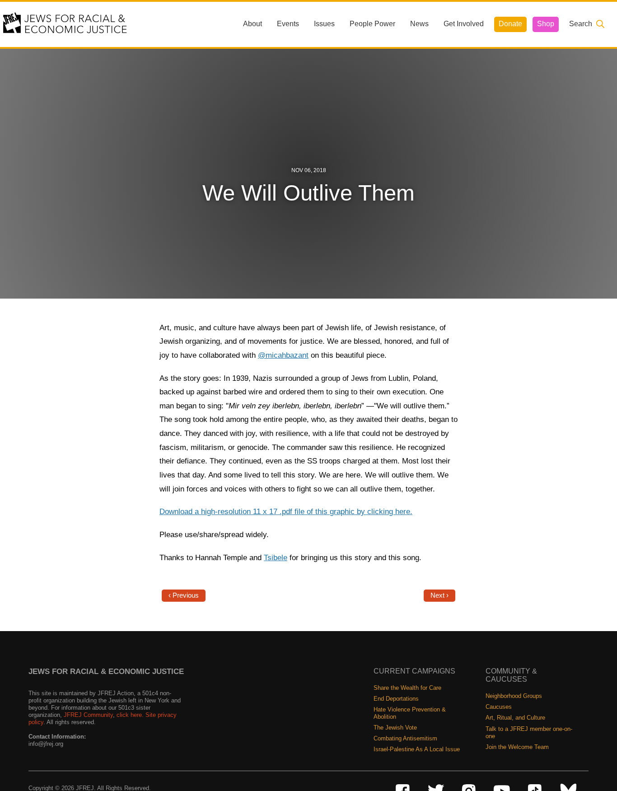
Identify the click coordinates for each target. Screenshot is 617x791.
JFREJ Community (88, 714)
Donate (510, 24)
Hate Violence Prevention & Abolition (410, 713)
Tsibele (275, 557)
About (252, 24)
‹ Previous (183, 595)
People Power (372, 24)
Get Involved (464, 24)
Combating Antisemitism (405, 738)
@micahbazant (283, 355)
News (419, 24)
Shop (545, 24)
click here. (130, 714)
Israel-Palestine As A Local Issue (417, 749)
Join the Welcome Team (517, 747)
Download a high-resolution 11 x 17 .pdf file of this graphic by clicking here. (285, 511)
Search (580, 24)
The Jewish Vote (395, 727)
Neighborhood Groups (514, 696)
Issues (324, 24)
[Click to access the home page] (65, 24)
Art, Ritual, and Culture (515, 717)
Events (288, 24)
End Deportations (396, 698)
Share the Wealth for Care (407, 687)
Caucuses (499, 706)
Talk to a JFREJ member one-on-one (529, 732)
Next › (439, 595)
